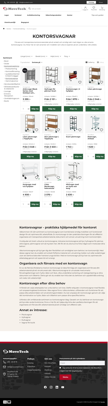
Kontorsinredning (19, 29)
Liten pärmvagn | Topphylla (30, 138)
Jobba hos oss (50, 377)
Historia (48, 373)
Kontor (9, 29)
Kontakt (48, 366)
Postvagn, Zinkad (92, 138)
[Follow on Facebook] (45, 387)
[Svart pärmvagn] (73, 123)
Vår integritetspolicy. (75, 371)
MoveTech (69, 87)
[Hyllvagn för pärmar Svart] (51, 76)
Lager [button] (6, 15)
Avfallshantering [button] (33, 15)
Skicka (65, 377)
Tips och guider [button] (98, 15)
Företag (91, 2)
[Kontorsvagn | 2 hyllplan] (73, 76)
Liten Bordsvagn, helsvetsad (49, 186)
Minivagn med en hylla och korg (72, 186)
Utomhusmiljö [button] (9, 22)
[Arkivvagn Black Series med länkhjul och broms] (30, 76)
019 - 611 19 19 (11, 2)
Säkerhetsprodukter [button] (53, 15)
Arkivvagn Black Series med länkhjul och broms (30, 91)
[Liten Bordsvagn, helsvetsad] (51, 171)
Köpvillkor (31, 366)
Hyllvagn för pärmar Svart (50, 90)
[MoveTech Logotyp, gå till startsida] (14, 9)
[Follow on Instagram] (51, 387)
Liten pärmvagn (95, 89)
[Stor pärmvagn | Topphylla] (51, 123)
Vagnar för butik (28, 323)
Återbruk (48, 370)
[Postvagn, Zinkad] (95, 123)
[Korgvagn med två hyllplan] (30, 171)
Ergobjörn (47, 87)
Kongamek (26, 87)
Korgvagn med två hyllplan (29, 185)
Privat (101, 2)
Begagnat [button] (25, 22)
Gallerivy (91, 62)
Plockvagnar (27, 315)
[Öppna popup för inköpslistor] (36, 82)
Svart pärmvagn (73, 137)
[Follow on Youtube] (63, 387)
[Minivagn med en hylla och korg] (73, 171)
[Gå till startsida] (3, 29)
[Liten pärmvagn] (95, 76)
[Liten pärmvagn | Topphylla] (30, 123)
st (28, 109)
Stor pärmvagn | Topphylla (51, 138)
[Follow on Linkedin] (57, 387)
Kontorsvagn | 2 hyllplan (73, 90)
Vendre (103, 402)
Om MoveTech (50, 363)
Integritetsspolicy (34, 370)
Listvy (101, 62)
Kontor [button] (69, 15)
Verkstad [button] (18, 15)
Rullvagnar (26, 320)
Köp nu (35, 109)
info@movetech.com (26, 2)
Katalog (30, 363)
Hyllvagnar (26, 317)
